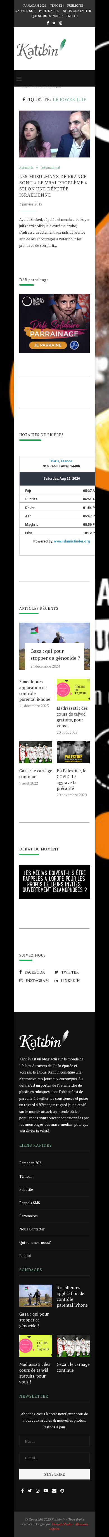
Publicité (75, 6)
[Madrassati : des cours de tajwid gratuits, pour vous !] (73, 690)
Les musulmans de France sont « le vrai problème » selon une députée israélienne (53, 185)
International (50, 167)
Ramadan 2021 (34, 6)
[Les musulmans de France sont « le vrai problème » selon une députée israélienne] (54, 134)
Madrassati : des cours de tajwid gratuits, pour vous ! (72, 716)
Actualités (26, 167)
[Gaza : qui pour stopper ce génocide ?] (36, 1296)
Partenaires (49, 11)
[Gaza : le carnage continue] (36, 752)
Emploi (72, 16)
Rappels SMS (25, 11)
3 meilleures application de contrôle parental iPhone (34, 690)
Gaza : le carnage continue (35, 773)
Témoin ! (57, 6)
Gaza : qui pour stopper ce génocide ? (55, 654)
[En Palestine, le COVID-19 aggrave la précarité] (73, 752)
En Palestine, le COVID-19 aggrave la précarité (71, 779)
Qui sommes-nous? (47, 16)
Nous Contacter (77, 11)
